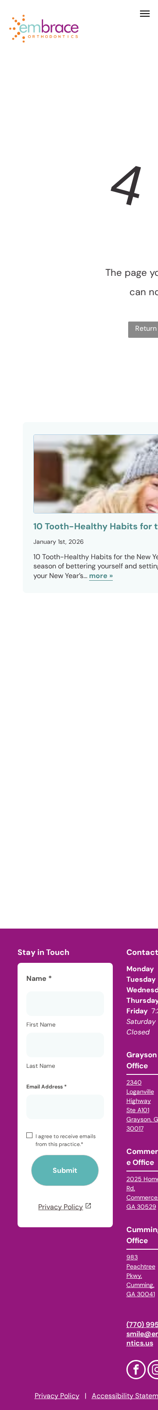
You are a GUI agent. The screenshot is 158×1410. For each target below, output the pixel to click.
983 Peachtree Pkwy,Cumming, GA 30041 (140, 1275)
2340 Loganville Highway (140, 1091)
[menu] (145, 13)
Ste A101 (137, 1110)
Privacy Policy (60, 1206)
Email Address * (46, 1086)
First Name (41, 1024)
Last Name (40, 1066)
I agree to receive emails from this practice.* (66, 1140)
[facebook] (136, 1370)
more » (101, 575)
